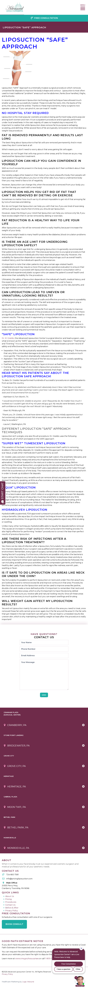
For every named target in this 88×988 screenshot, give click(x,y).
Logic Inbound (28, 982)
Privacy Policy (11, 911)
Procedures (10, 902)
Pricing (8, 899)
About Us (9, 896)
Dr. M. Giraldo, (8, 338)
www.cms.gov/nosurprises (27, 958)
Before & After (11, 908)
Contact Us (10, 905)
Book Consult (14, 924)
